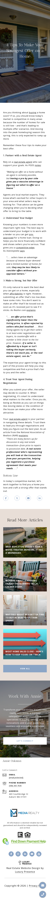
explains (31, 310)
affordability (16, 293)
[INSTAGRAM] (18, 854)
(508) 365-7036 (15, 785)
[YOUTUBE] (31, 854)
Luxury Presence (25, 871)
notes (38, 165)
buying (32, 112)
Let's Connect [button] (25, 741)
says (22, 250)
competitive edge (25, 247)
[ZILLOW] (38, 854)
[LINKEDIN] (25, 854)
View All (25, 668)
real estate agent (23, 162)
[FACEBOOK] (11, 854)
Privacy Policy (37, 885)
